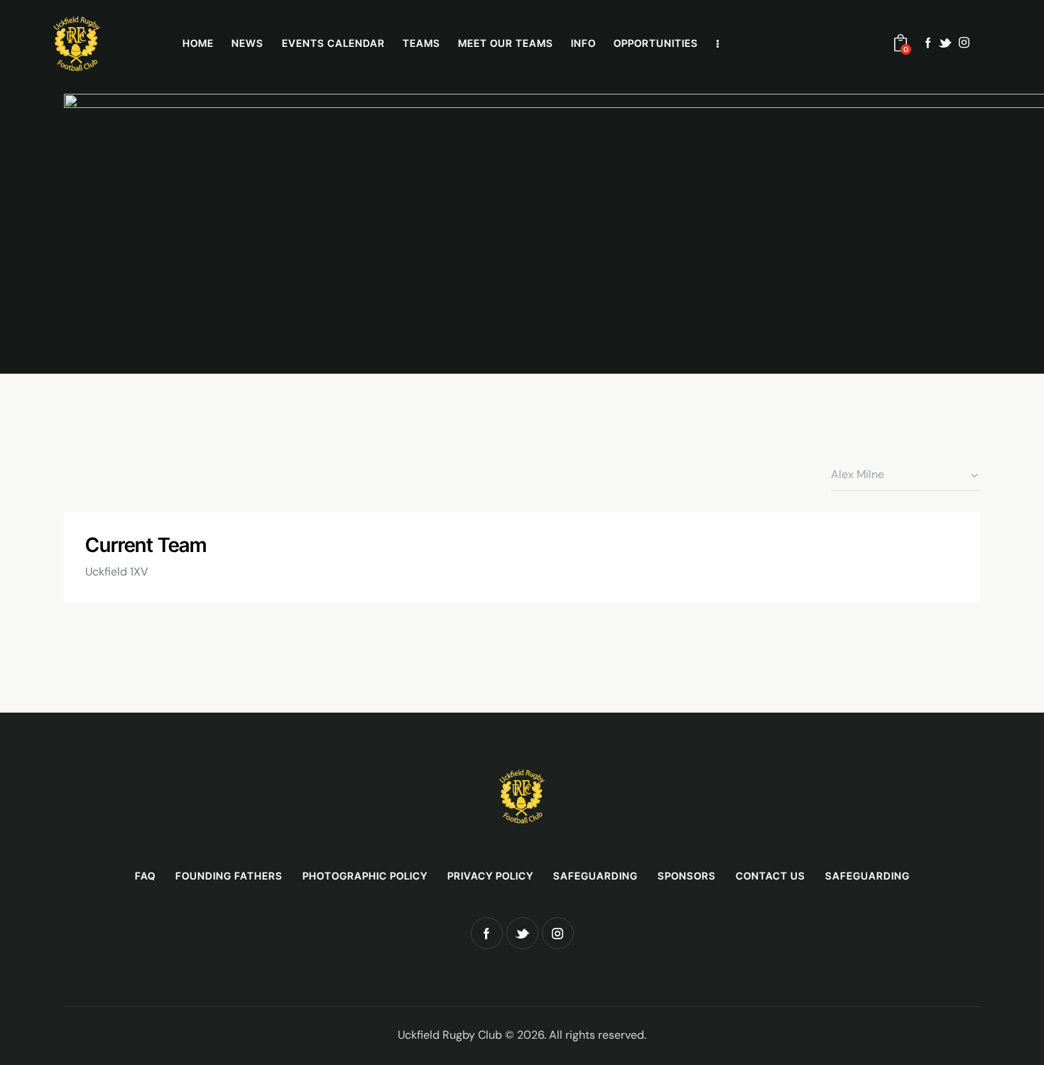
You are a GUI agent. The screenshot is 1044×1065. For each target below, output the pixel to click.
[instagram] (964, 43)
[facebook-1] (928, 43)
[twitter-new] (945, 43)
